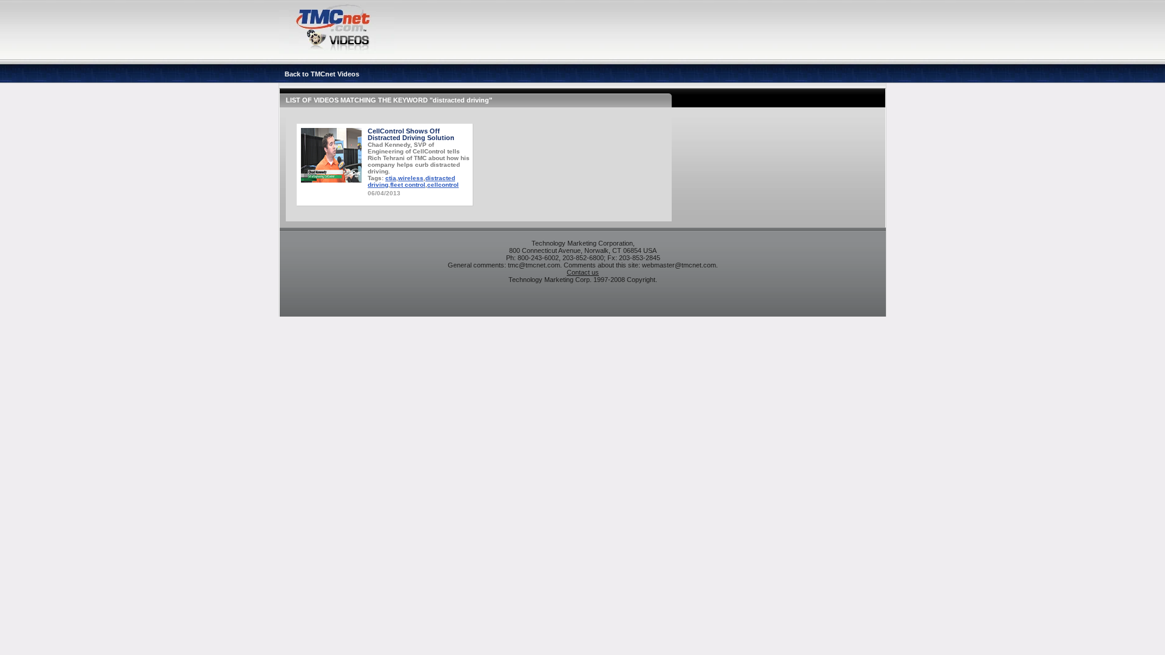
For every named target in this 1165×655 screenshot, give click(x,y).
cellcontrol (443, 184)
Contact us (583, 272)
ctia (390, 178)
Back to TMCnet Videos (322, 74)
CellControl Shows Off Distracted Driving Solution (411, 134)
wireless (411, 178)
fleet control (407, 184)
